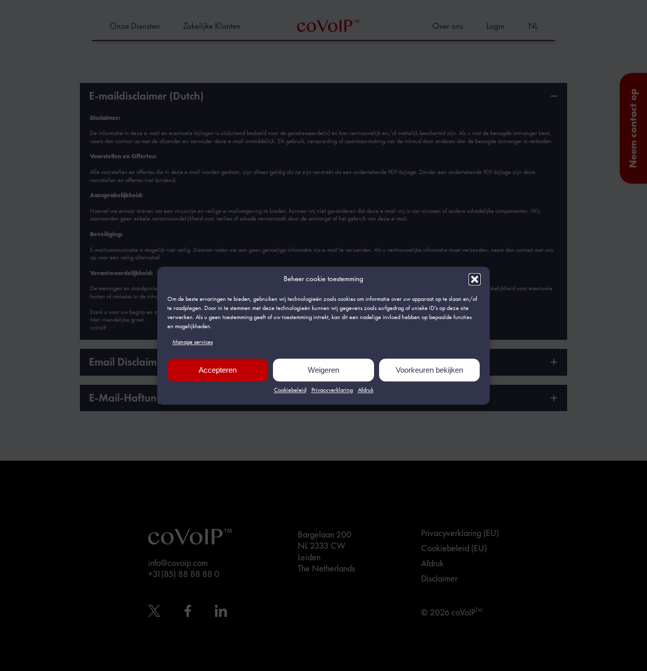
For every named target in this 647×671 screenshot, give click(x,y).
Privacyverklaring (332, 390)
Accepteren (218, 370)
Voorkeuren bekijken (429, 370)
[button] (475, 279)
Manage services (192, 342)
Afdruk (366, 390)
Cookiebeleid (290, 390)
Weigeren (323, 370)
